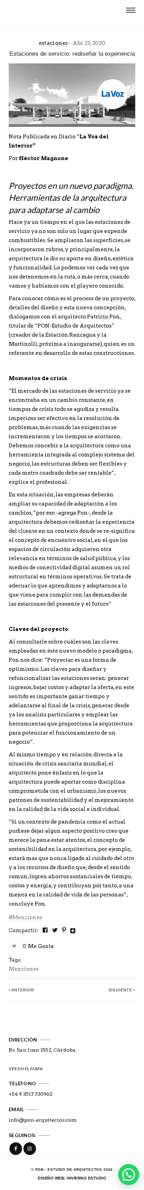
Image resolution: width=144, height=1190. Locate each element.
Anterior (22, 990)
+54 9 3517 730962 (30, 1094)
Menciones (27, 917)
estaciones (53, 43)
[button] (128, 1174)
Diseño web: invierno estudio (72, 1178)
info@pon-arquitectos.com (43, 1120)
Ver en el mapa (26, 1068)
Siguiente (121, 990)
